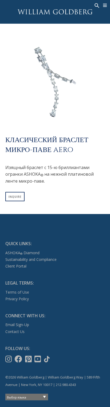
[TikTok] (47, 359)
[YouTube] (38, 359)
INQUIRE (15, 197)
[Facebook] (19, 359)
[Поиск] (96, 5)
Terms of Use (17, 292)
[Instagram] (9, 359)
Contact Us (15, 331)
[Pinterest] (29, 359)
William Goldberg (55, 11)
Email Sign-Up (17, 324)
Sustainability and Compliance (31, 259)
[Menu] (105, 5)
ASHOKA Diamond (22, 252)
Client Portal (15, 266)
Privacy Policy (17, 298)
